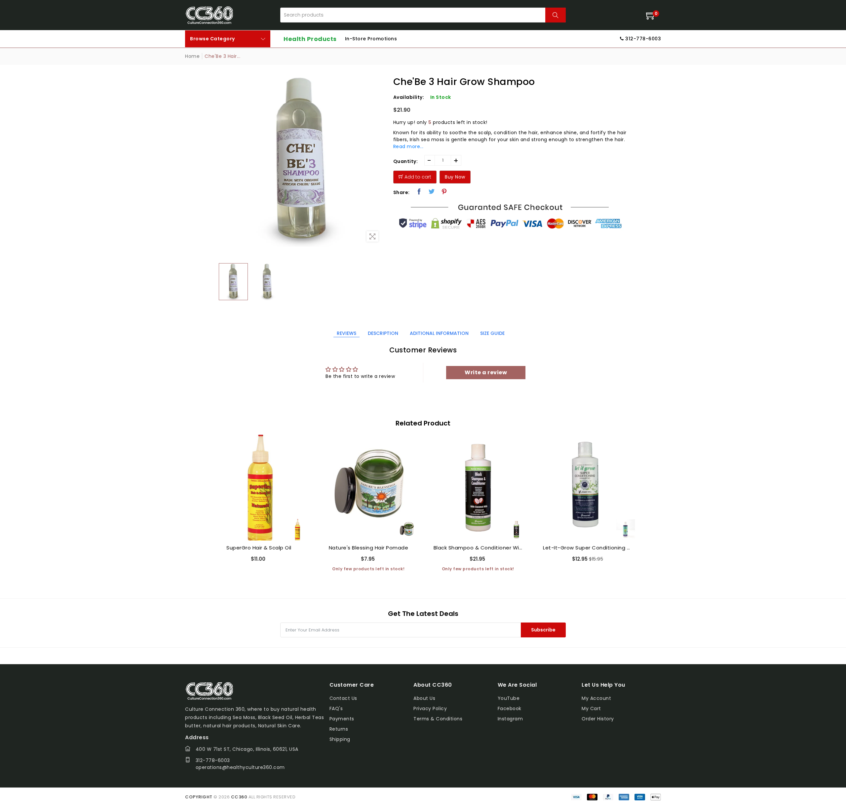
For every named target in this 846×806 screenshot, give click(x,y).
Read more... (408, 146)
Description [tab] (383, 333)
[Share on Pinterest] (444, 191)
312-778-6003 (213, 760)
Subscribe (543, 629)
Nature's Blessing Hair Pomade (368, 547)
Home (192, 56)
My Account (596, 698)
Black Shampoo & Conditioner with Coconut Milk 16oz (478, 547)
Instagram (510, 718)
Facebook (509, 708)
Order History (598, 718)
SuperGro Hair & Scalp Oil (258, 547)
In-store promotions (371, 38)
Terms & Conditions (437, 718)
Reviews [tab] (346, 333)
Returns (338, 729)
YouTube (509, 698)
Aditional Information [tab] (439, 333)
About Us (424, 698)
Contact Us (343, 698)
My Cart (591, 708)
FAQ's (336, 708)
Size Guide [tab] (492, 333)
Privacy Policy (430, 708)
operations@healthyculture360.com (240, 767)
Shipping (339, 739)
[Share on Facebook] (419, 191)
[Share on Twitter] (432, 191)
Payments (341, 718)
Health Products (310, 39)
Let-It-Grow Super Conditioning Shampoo (587, 547)
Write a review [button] (486, 372)
